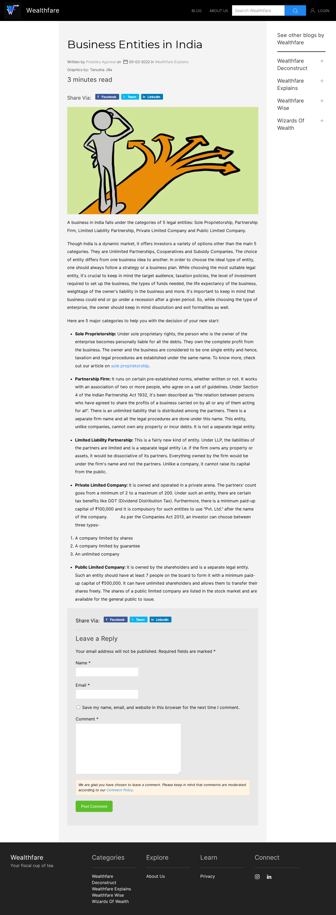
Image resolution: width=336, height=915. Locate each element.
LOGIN (323, 10)
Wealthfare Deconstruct (292, 64)
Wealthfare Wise (290, 104)
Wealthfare (26, 857)
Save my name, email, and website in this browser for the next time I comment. (160, 707)
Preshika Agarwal (101, 62)
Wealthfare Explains (171, 62)
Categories (108, 857)
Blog (197, 10)
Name (83, 662)
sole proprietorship (130, 365)
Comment (87, 719)
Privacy (207, 876)
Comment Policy (120, 790)
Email (83, 685)
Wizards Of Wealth (290, 124)
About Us (218, 10)
